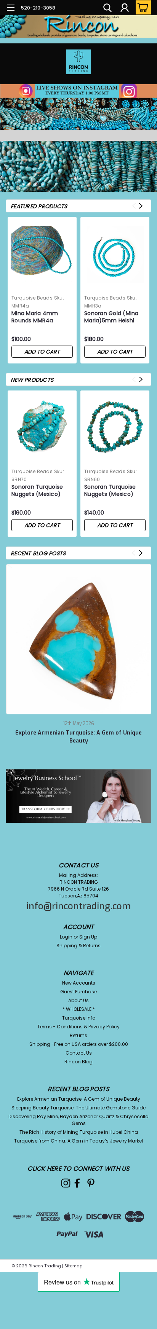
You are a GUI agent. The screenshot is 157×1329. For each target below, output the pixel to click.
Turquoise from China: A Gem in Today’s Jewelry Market (78, 1141)
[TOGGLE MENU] (10, 8)
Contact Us (79, 1053)
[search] (107, 8)
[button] (78, 137)
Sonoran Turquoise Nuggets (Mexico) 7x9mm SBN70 (37, 491)
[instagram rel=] (65, 1183)
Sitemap (73, 1266)
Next (141, 206)
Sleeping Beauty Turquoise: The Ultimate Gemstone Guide (78, 1107)
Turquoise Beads (32, 298)
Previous (134, 206)
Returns (78, 1035)
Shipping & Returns (78, 945)
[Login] (124, 8)
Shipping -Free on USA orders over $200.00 (78, 1044)
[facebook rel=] (77, 1183)
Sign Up (88, 937)
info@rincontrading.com (78, 906)
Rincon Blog (78, 1061)
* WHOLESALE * (78, 1009)
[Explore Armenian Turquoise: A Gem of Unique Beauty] (79, 639)
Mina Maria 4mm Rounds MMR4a (34, 317)
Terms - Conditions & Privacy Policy (78, 1026)
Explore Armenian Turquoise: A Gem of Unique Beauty (78, 736)
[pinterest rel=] (91, 1183)
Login (66, 937)
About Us (78, 1000)
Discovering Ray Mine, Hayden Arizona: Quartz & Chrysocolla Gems (78, 1120)
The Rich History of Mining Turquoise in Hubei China (78, 1132)
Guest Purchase (78, 991)
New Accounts (78, 983)
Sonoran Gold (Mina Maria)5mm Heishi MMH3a (111, 317)
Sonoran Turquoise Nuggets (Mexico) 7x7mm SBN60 (110, 491)
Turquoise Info (78, 1018)
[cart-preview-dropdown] (141, 7)
